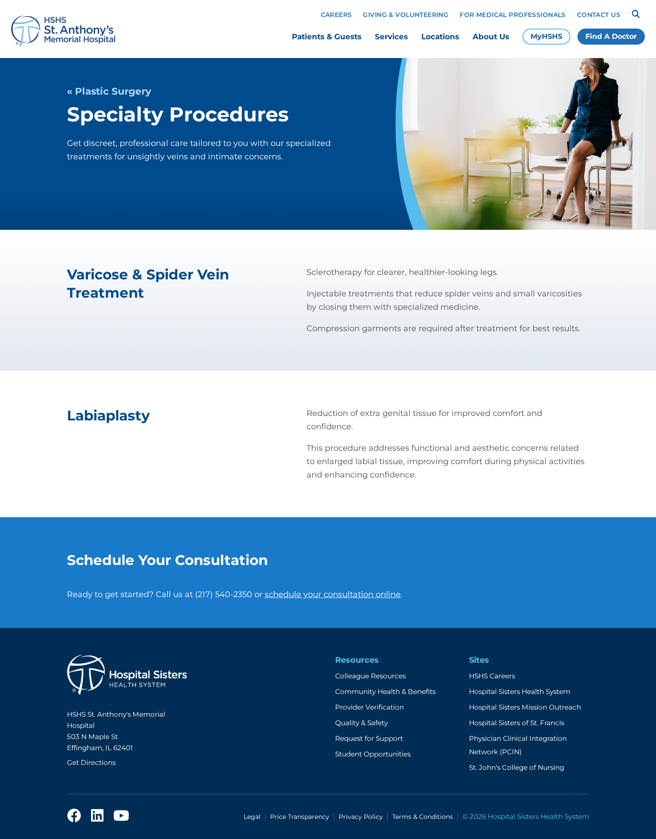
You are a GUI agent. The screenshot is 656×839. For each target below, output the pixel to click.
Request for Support (369, 738)
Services (391, 36)
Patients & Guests (326, 36)
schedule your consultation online (333, 594)
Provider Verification (369, 707)
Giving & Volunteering (405, 15)
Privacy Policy (361, 817)
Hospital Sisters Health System (519, 691)
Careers (336, 15)
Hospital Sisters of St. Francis (516, 723)
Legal (252, 817)
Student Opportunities (373, 754)
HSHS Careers (492, 676)
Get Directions (91, 762)
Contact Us (598, 15)
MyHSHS (546, 36)
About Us (491, 36)
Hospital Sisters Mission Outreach (525, 707)
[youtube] (121, 816)
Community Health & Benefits (385, 691)
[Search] (635, 14)
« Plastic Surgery (109, 91)
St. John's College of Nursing (516, 767)
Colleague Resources (370, 676)
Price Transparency (299, 817)
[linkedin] (97, 816)
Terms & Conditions (422, 817)
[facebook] (74, 816)
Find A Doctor (611, 36)
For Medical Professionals (513, 15)
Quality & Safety (361, 723)
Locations (440, 36)
